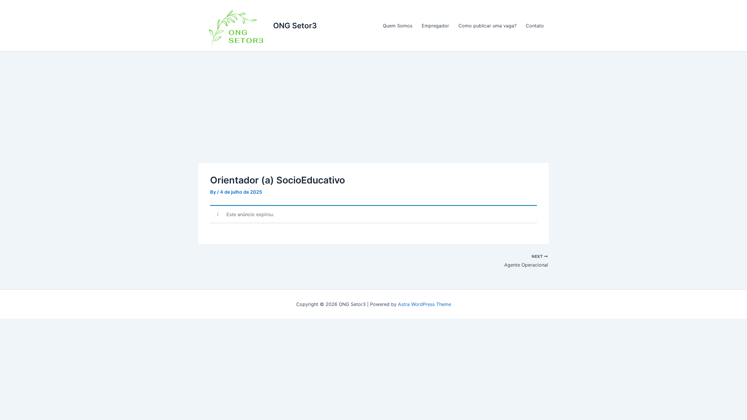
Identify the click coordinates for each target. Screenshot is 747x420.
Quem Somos (397, 26)
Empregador (435, 26)
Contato (535, 26)
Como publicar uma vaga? (487, 26)
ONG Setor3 (295, 25)
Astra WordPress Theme (424, 304)
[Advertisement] (373, 95)
